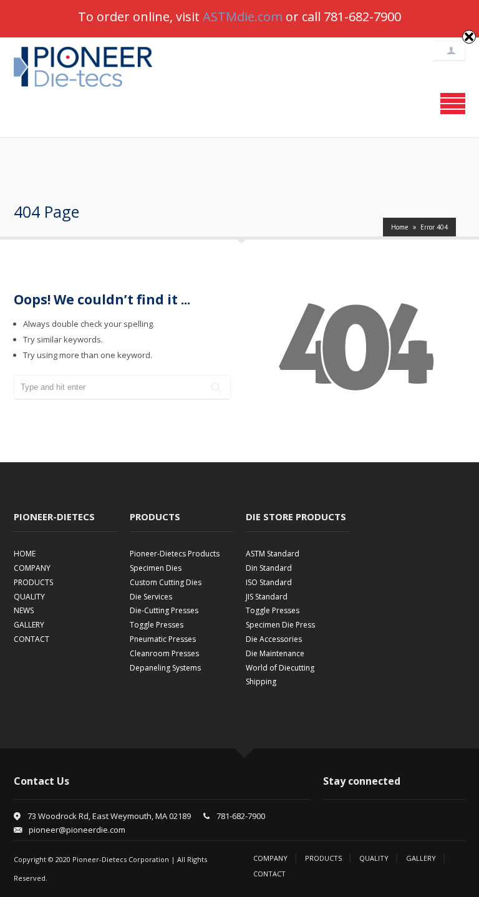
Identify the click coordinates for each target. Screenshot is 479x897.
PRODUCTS (33, 582)
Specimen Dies (155, 568)
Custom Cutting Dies (165, 582)
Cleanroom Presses (164, 653)
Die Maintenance (275, 653)
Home (400, 227)
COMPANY (32, 568)
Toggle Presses (156, 624)
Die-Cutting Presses (164, 610)
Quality (374, 858)
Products (323, 858)
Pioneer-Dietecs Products (175, 553)
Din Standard (269, 568)
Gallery (421, 858)
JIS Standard (267, 596)
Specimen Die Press (280, 624)
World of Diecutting (280, 667)
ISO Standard (269, 582)
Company (270, 858)
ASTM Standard (272, 553)
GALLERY (29, 624)
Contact (269, 873)
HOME (25, 553)
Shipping (261, 681)
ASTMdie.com (243, 16)
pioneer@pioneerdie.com (77, 829)
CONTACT (31, 639)
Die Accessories (274, 639)
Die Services (151, 596)
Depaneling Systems (165, 667)
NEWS (24, 610)
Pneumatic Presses (163, 639)
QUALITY (29, 596)
